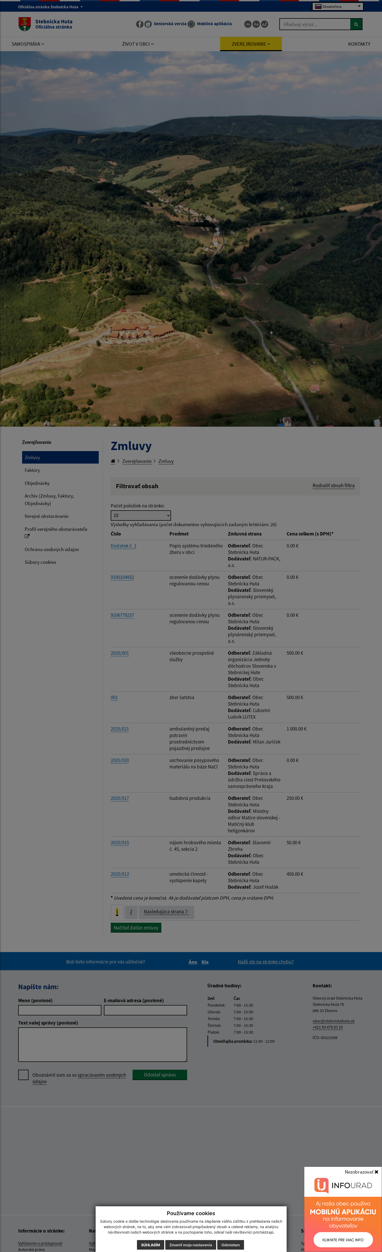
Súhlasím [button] (150, 1245)
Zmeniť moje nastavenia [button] (190, 1245)
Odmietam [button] (230, 1245)
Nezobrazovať (359, 1172)
